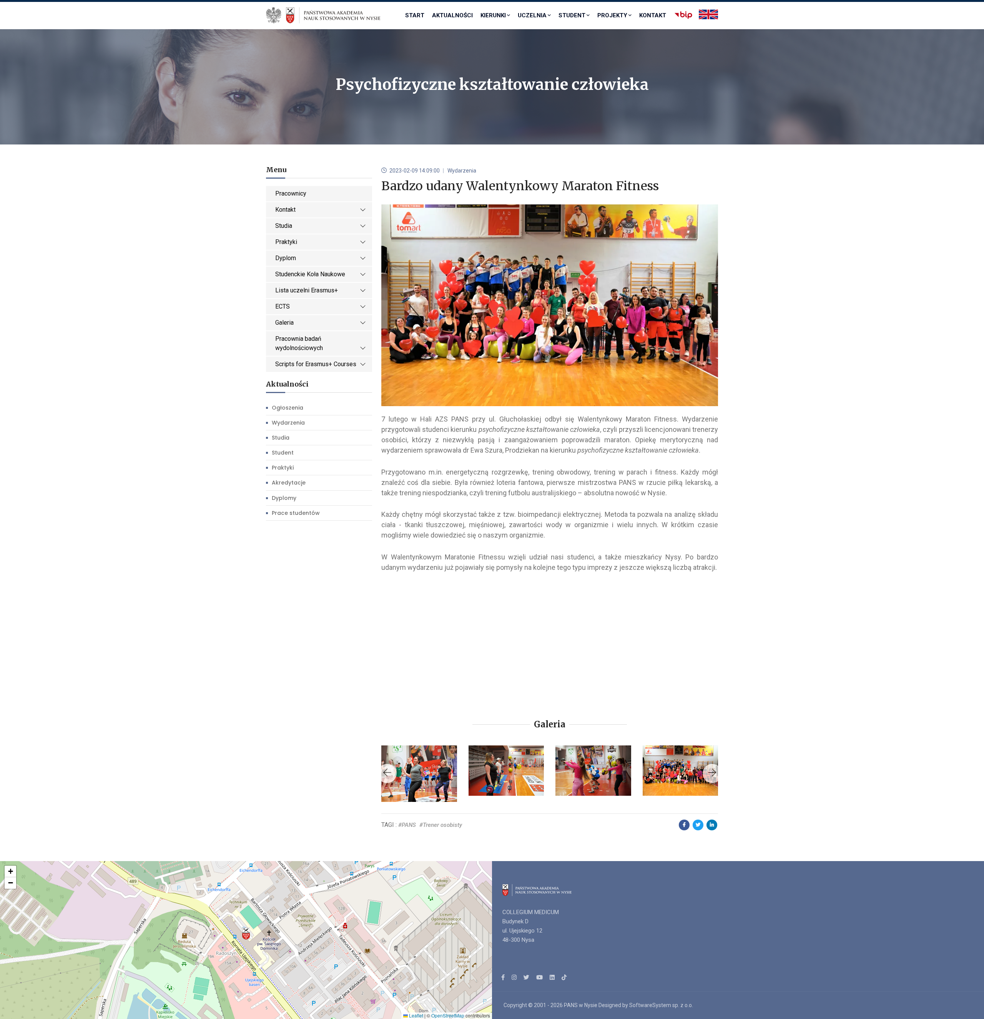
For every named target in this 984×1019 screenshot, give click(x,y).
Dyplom (285, 258)
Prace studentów (296, 513)
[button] (246, 934)
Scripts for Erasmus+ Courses (315, 364)
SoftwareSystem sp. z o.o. (661, 1005)
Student (571, 15)
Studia (283, 225)
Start (414, 15)
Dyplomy (284, 498)
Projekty (612, 15)
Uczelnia (532, 15)
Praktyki (286, 242)
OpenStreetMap (447, 1015)
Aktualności (452, 15)
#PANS (407, 825)
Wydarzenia (288, 422)
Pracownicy (290, 193)
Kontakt (652, 15)
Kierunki (493, 15)
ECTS (282, 306)
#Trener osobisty (440, 825)
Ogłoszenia (287, 407)
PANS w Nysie (580, 1005)
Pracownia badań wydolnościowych (299, 343)
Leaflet (415, 1015)
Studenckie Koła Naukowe (310, 274)
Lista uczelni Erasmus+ (306, 290)
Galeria (284, 322)
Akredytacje (289, 482)
